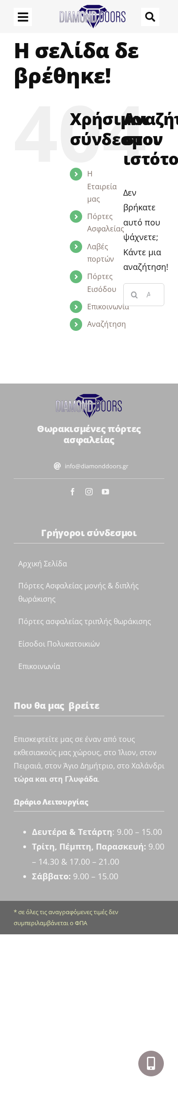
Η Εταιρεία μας (102, 186)
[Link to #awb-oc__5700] (151, 1063)
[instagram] (89, 491)
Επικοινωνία (108, 307)
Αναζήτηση (106, 324)
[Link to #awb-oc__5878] (150, 17)
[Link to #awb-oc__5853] (23, 17)
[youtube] (105, 491)
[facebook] (72, 491)
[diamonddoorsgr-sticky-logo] (89, 396)
